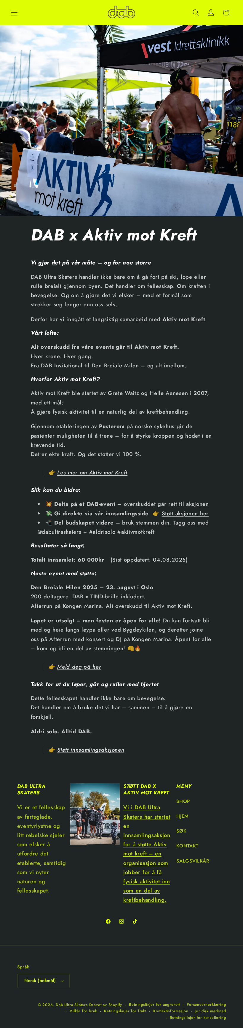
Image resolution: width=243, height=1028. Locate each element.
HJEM (182, 816)
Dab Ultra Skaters (72, 1005)
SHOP (183, 801)
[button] (14, 12)
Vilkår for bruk (83, 1011)
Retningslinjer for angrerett (154, 1004)
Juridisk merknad (210, 1011)
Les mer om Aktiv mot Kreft (92, 472)
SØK (181, 831)
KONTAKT (187, 845)
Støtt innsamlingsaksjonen (90, 750)
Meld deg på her (79, 667)
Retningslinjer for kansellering (198, 1017)
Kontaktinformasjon (170, 1011)
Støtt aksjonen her (185, 513)
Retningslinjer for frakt (125, 1011)
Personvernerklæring (206, 1004)
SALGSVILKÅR (193, 861)
